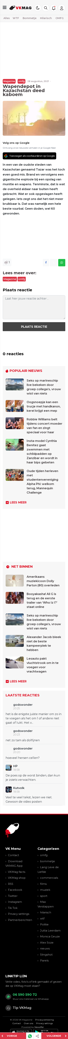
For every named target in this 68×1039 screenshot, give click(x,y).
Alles (6, 18)
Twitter (12, 896)
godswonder (23, 704)
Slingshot (46, 954)
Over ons (28, 1023)
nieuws (45, 948)
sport (43, 896)
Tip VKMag (22, 1008)
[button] (45, 7)
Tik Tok (12, 908)
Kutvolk (18, 788)
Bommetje (29, 18)
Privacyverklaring (44, 1019)
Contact (13, 855)
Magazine (9, 81)
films (43, 884)
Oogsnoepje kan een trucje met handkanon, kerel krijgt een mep (44, 406)
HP (15, 766)
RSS (10, 884)
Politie (44, 924)
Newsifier (39, 1027)
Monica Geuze (50, 936)
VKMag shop (17, 877)
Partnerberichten (20, 920)
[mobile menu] (5, 7)
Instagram (15, 901)
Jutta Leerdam (50, 930)
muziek (45, 889)
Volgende (54, 1035)
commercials (49, 877)
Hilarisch (46, 18)
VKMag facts (16, 872)
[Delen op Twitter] (53, 262)
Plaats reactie (34, 326)
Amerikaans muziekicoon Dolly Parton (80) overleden (43, 581)
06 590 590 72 (25, 995)
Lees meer (18, 502)
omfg (21, 81)
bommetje (47, 861)
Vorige (12, 1035)
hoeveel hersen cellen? (23, 758)
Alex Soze (46, 942)
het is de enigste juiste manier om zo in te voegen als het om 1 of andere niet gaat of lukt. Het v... (33, 718)
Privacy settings (18, 914)
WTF (16, 18)
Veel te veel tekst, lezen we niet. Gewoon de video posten (29, 799)
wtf (42, 918)
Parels (44, 960)
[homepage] (20, 7)
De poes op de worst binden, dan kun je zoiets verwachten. (33, 777)
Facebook (15, 889)
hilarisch (45, 912)
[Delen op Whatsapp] (61, 262)
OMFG (59, 18)
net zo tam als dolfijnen (23, 740)
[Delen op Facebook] (46, 262)
